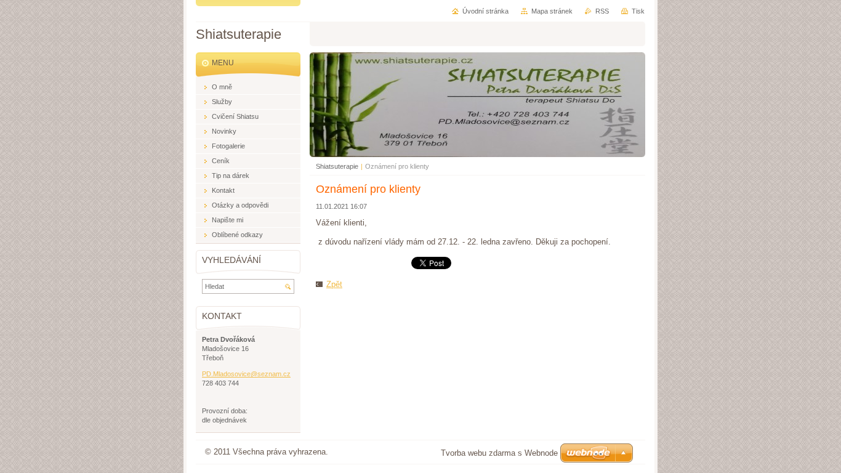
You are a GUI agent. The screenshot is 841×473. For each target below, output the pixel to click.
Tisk (638, 11)
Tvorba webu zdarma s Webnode (499, 453)
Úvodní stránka (485, 11)
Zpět (334, 284)
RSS (602, 11)
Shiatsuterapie (337, 166)
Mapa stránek (552, 11)
